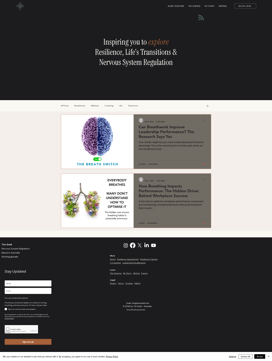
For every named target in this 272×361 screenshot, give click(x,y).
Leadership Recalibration (134, 263)
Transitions (133, 105)
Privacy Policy (112, 356)
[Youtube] (153, 245)
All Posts (65, 105)
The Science (116, 273)
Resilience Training (148, 259)
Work (112, 255)
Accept (260, 356)
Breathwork (79, 105)
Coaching (109, 105)
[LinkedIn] (146, 245)
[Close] (268, 356)
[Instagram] (125, 245)
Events (144, 273)
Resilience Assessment (128, 259)
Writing (136, 273)
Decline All (245, 356)
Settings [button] (232, 356)
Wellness (95, 105)
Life (120, 105)
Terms (121, 283)
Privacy (113, 283)
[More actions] (205, 120)
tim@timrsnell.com (140, 303)
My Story (127, 273)
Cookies (129, 283)
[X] (139, 245)
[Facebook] (132, 245)
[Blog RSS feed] (201, 18)
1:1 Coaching (115, 263)
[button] (207, 106)
